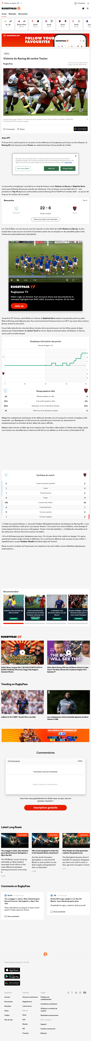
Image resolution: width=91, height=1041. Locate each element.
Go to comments (12, 916)
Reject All (51, 168)
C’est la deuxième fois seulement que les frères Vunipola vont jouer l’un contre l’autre (35, 613)
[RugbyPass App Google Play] (45, 976)
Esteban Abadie (27, 541)
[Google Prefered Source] (79, 129)
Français (26, 1033)
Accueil (7, 997)
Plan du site (8, 1020)
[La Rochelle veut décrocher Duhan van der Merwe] (57, 601)
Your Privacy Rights (23, 168)
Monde (25, 1024)
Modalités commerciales (49, 1015)
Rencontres (23, 14)
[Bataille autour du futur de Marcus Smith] (13, 601)
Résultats (12, 14)
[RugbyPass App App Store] (45, 970)
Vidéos (6, 1015)
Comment (10, 129)
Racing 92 (6, 145)
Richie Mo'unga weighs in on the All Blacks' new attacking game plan (66, 900)
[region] (45, 164)
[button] (15, 855)
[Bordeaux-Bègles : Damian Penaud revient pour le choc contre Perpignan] (78, 601)
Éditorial (44, 1033)
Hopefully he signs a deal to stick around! (67, 905)
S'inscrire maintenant (30, 997)
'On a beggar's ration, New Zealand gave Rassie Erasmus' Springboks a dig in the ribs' (22, 901)
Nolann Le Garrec (62, 186)
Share (22, 129)
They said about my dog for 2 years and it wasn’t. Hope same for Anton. (21, 908)
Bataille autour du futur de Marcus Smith (13, 611)
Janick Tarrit (32, 330)
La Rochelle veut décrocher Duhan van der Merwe (57, 612)
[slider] (45, 276)
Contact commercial (48, 1029)
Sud (24, 1019)
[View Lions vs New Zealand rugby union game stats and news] (21, 24)
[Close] (75, 156)
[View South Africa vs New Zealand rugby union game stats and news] (8, 24)
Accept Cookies (68, 168)
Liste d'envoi (27, 1006)
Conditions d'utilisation (49, 1004)
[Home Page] (11, 8)
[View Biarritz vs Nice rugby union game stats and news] (35, 24)
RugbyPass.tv (27, 1001)
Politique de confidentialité (46, 998)
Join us (19, 306)
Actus (4, 14)
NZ (24, 1028)
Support (43, 1024)
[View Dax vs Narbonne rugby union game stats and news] (76, 24)
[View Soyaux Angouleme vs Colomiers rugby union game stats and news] (49, 24)
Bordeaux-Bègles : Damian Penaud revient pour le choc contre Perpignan (78, 612)
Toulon (30, 145)
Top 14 (15, 191)
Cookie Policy (68, 162)
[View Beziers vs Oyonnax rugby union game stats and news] (62, 24)
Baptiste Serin (79, 186)
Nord (24, 1015)
